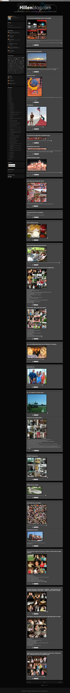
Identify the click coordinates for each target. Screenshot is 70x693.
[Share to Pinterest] (38, 45)
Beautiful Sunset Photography (34, 51)
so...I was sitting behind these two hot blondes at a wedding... (42, 344)
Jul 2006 (11, 109)
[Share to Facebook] (37, 45)
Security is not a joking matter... (35, 417)
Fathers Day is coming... (33, 484)
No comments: (30, 71)
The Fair (17, 62)
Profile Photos (11, 44)
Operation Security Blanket (13, 47)
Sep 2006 (11, 107)
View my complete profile (15, 17)
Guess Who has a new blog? (34, 503)
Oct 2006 (11, 105)
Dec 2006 (11, 103)
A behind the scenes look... (33, 146)
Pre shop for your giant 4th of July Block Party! (38, 135)
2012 (10, 94)
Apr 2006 (11, 153)
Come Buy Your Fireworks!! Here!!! (35, 181)
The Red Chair (11, 58)
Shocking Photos (16, 66)
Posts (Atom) (46, 685)
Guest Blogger (10, 66)
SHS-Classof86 (11, 35)
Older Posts (60, 682)
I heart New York (17, 61)
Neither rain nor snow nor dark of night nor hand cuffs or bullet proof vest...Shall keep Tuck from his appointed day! (44, 654)
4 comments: (29, 527)
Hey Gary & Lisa (31, 75)
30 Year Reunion (11, 36)
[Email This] (34, 45)
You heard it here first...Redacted (35, 212)
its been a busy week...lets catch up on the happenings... (40, 267)
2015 (10, 90)
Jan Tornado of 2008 (18, 71)
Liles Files (10, 77)
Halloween (19, 68)
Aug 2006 (11, 108)
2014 (10, 91)
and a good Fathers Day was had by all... (37, 245)
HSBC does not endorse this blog (16, 63)
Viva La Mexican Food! (32, 222)
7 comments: (29, 361)
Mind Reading (17, 72)
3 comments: (29, 678)
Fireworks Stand (31, 46)
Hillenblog (14, 16)
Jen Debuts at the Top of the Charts (14, 67)
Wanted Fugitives (18, 73)
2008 (10, 99)
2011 (10, 95)
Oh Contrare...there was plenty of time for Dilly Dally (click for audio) (43, 616)
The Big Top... (30, 105)
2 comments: (29, 497)
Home (45, 682)
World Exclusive (14, 68)
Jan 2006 (11, 157)
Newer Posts (29, 682)
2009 (10, 98)
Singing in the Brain (12, 83)
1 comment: (29, 479)
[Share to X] (36, 45)
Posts (10, 164)
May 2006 (11, 152)
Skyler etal (10, 61)
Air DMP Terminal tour (32, 456)
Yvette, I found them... (12, 51)
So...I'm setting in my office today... (35, 392)
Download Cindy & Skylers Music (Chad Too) (14, 27)
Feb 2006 (11, 156)
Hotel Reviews (13, 71)
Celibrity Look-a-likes (18, 60)
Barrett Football (21, 58)
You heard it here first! (32, 530)
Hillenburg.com (11, 39)
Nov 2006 (11, 104)
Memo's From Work (18, 69)
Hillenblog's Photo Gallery (13, 43)
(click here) (43, 495)
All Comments (11, 166)
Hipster (9, 71)
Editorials (21, 66)
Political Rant (14, 65)
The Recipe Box (11, 80)
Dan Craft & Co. (31, 367)
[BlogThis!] (35, 45)
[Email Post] (33, 71)
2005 (10, 159)
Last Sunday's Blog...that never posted (36, 307)
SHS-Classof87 (11, 50)
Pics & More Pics (10, 25)
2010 (10, 96)
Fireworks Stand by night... (33, 157)
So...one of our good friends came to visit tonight (39, 18)
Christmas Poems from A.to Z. (14, 32)
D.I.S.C (9, 24)
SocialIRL (14, 73)
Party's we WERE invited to (15, 57)
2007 (10, 100)
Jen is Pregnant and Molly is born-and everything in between (16, 64)
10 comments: (30, 217)
